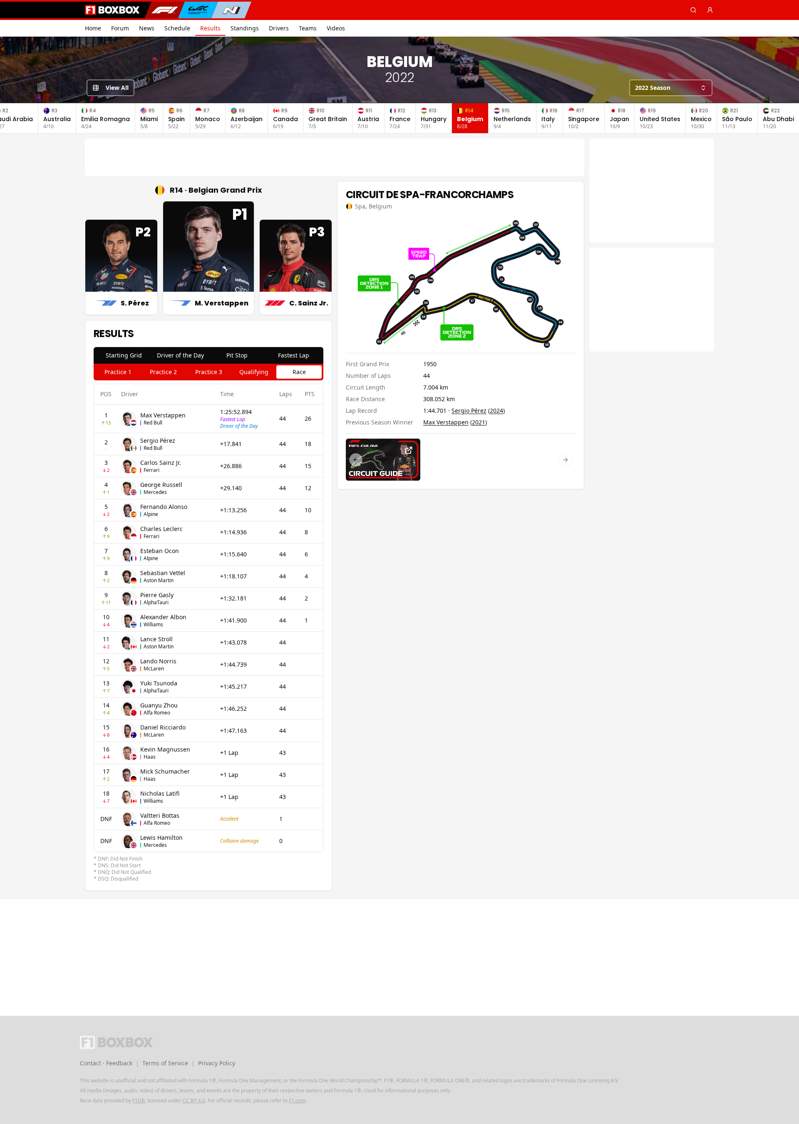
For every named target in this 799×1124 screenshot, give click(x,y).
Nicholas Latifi (159, 793)
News (146, 28)
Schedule (177, 28)
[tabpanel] (208, 633)
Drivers (279, 28)
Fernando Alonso (163, 507)
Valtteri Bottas (159, 815)
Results (210, 28)
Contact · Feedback (106, 1063)
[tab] (123, 355)
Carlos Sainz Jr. (160, 462)
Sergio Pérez (157, 440)
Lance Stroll (156, 639)
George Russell (161, 485)
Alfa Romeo (157, 712)
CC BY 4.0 (194, 1100)
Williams (153, 624)
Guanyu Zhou (159, 705)
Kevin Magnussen (165, 749)
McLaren (154, 668)
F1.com (297, 1100)
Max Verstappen (163, 415)
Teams (308, 28)
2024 (496, 410)
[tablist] (208, 355)
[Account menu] (709, 9)
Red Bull (153, 422)
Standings (245, 28)
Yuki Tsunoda (158, 683)
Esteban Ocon (159, 551)
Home (93, 28)
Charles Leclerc (161, 529)
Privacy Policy (216, 1063)
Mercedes (155, 492)
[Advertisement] (334, 157)
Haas (150, 756)
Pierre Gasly (157, 595)
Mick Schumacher (165, 771)
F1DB (138, 1100)
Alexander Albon (163, 617)
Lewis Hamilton (161, 837)
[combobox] (670, 87)
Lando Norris (158, 661)
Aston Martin (159, 580)
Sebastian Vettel (162, 573)
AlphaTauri (156, 602)
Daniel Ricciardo (163, 727)
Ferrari (151, 470)
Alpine (151, 514)
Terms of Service (165, 1063)
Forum (120, 28)
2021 (478, 422)
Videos (336, 28)
